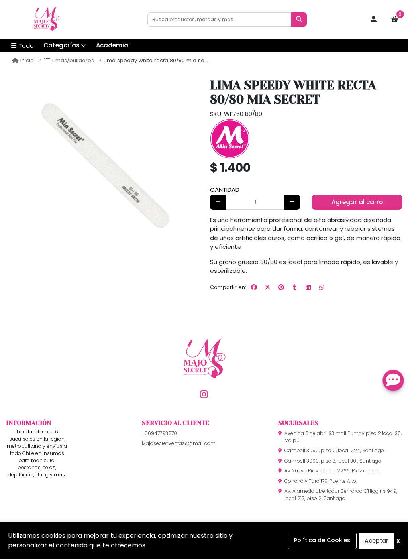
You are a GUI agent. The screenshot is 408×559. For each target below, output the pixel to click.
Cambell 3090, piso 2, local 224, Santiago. (334, 450)
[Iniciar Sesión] (374, 19)
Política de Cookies (322, 540)
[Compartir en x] (267, 287)
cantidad (224, 189)
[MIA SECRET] (230, 138)
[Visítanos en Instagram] (204, 394)
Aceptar (376, 541)
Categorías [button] (61, 45)
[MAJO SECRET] (46, 19)
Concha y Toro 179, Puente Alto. (320, 481)
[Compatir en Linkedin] (308, 287)
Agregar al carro (357, 202)
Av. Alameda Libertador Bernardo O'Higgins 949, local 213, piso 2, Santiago (340, 495)
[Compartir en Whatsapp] (322, 287)
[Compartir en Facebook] (254, 287)
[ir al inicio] (204, 371)
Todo (26, 45)
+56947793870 (159, 433)
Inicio (27, 60)
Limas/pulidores (73, 60)
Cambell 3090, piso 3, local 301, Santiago (332, 460)
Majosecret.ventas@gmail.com (179, 443)
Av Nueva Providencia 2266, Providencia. (332, 470)
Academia (112, 45)
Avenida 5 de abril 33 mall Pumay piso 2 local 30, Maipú (343, 437)
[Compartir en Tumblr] (294, 287)
